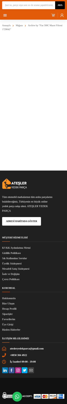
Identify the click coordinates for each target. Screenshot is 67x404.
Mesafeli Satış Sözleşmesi (15, 268)
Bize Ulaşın (8, 303)
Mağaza (19, 25)
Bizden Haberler (11, 329)
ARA (60, 5)
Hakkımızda (9, 298)
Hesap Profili (9, 308)
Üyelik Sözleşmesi (11, 263)
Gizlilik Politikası (11, 253)
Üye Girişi (7, 324)
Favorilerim (8, 319)
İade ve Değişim (11, 274)
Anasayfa (6, 25)
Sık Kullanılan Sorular (14, 258)
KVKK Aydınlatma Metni (16, 247)
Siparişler (7, 314)
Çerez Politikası (10, 279)
